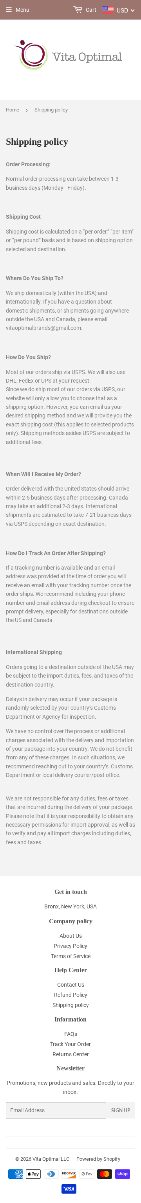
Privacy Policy (70, 946)
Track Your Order (70, 1044)
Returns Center (70, 1054)
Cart (90, 10)
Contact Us (70, 985)
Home (12, 110)
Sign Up (120, 1110)
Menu (22, 10)
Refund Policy (70, 995)
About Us (71, 936)
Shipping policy (70, 1005)
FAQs (70, 1034)
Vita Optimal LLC (51, 1159)
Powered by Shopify (98, 1159)
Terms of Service (70, 956)
